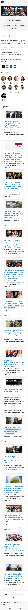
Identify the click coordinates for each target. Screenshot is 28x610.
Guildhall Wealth (4, 100)
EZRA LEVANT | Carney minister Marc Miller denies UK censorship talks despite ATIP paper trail (13, 460)
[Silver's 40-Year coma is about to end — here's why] (14, 382)
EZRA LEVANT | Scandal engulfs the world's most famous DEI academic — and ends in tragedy (13, 431)
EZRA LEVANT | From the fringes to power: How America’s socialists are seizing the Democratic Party (14, 548)
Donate (24, 607)
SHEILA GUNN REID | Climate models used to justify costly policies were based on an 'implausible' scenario (14, 489)
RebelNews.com (11, 608)
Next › (14, 597)
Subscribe (19, 608)
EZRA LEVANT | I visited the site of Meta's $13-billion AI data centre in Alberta (13, 576)
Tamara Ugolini (22, 83)
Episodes (4, 607)
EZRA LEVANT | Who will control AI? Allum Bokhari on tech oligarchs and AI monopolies (14, 215)
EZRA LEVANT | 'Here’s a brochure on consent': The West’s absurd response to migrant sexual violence (13, 156)
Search (12, 607)
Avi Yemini (22, 90)
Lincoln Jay (3, 90)
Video (16, 607)
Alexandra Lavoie (10, 91)
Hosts (8, 607)
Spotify (16, 25)
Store (20, 607)
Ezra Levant (3, 83)
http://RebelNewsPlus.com (8, 51)
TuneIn (14, 28)
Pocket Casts (20, 23)
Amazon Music (9, 23)
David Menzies (16, 83)
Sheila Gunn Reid (10, 83)
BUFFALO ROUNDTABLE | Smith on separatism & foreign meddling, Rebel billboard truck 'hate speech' (13, 244)
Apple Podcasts (17, 20)
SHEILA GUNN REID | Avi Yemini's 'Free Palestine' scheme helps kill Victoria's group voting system (13, 185)
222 (22, 594)
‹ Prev (6, 594)
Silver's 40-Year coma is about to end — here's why (14, 390)
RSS (9, 20)
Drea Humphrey (16, 91)
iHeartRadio (7, 25)
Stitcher (23, 25)
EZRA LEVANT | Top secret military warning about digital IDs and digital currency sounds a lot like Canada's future (12, 126)
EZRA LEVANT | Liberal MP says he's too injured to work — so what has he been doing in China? (14, 518)
